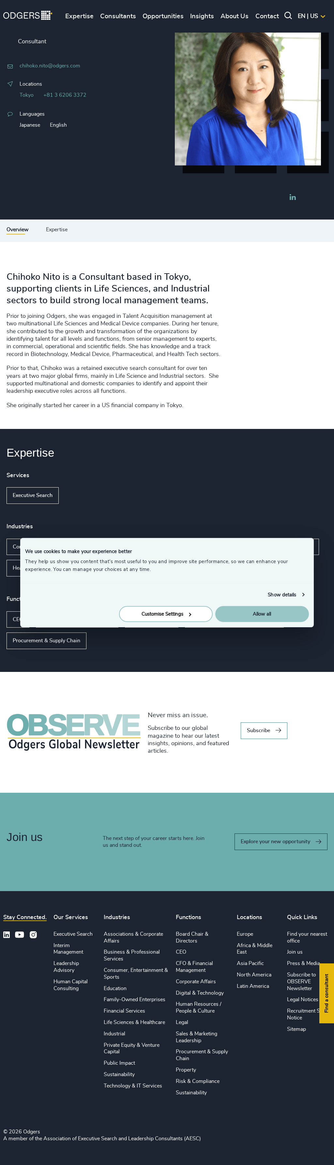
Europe (245, 934)
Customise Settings (162, 614)
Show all (77, 495)
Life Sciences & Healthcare (134, 1022)
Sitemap (296, 1029)
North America (254, 974)
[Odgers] (27, 16)
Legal (182, 1022)
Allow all (262, 614)
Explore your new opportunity (275, 841)
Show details (282, 594)
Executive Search (33, 495)
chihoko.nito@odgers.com (50, 65)
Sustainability (119, 1074)
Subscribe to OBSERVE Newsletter (301, 981)
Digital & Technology (200, 993)
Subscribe (258, 730)
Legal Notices (302, 999)
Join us (295, 952)
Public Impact (119, 1063)
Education (115, 988)
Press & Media (303, 963)
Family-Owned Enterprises (134, 999)
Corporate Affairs (196, 981)
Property (186, 1070)
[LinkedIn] (292, 198)
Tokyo (27, 95)
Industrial (114, 1033)
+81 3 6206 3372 (64, 95)
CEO (18, 619)
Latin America (253, 986)
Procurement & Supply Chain (46, 640)
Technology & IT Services (133, 1085)
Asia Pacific (250, 963)
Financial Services (124, 1011)
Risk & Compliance (198, 1081)
